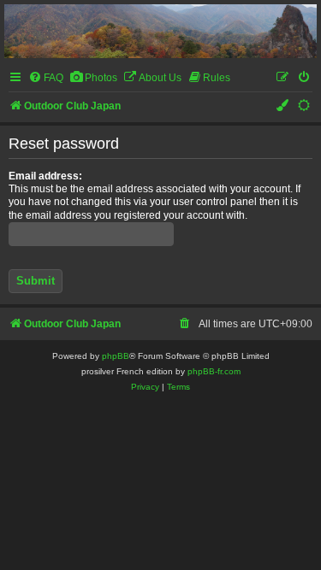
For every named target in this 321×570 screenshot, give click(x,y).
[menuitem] (45, 78)
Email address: (45, 176)
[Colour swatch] (283, 106)
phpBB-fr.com (214, 371)
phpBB (115, 356)
